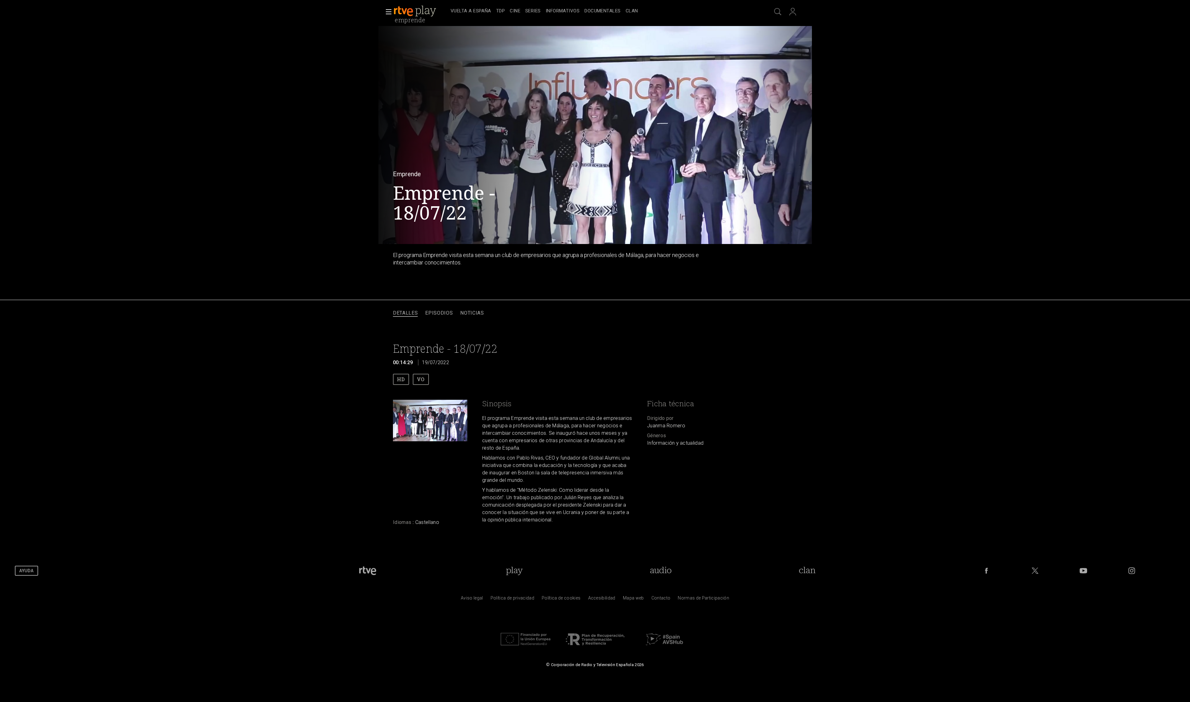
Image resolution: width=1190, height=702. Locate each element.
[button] (387, 12)
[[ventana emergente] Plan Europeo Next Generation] (526, 647)
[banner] (421, 11)
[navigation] (602, 11)
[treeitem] (471, 11)
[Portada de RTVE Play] (416, 11)
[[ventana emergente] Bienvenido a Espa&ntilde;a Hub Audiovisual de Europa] (664, 647)
